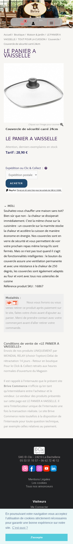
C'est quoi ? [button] (20, 527)
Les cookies (39, 483)
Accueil (7, 34)
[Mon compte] (33, 24)
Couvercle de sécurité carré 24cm (22, 44)
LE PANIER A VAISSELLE (20, 53)
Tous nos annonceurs (39, 486)
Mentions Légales (39, 479)
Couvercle (53, 39)
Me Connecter (39, 507)
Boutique (19, 34)
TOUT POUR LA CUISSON (31, 39)
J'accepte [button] (37, 537)
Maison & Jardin (35, 34)
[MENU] (51, 23)
